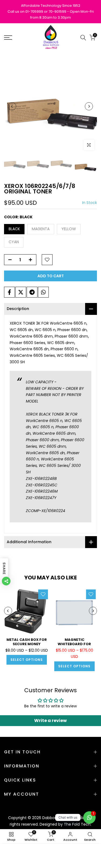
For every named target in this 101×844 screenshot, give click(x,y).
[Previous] (12, 106)
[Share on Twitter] (20, 292)
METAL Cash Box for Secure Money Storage (26, 644)
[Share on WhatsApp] (43, 292)
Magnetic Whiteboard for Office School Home (74, 644)
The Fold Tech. (77, 824)
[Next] (89, 106)
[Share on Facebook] (9, 292)
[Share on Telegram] (32, 292)
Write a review (50, 720)
